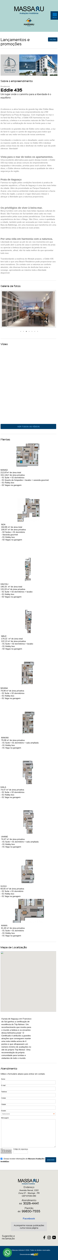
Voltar (53, 39)
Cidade (3, 1104)
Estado (3, 1111)
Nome (3, 1079)
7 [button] (37, 331)
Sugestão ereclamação (8, 1237)
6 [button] (34, 331)
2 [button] (23, 331)
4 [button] (28, 331)
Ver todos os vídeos (28, 426)
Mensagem (5, 1118)
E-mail (3, 1085)
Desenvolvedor (25, 1254)
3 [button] (25, 331)
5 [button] (31, 331)
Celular (3, 1098)
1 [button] (20, 331)
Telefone (4, 1092)
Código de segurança (20, 1149)
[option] (28, 309)
